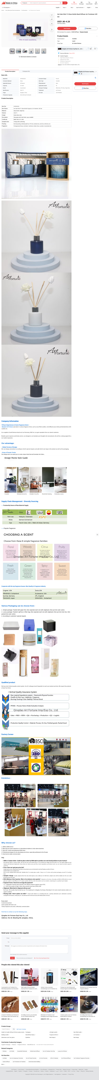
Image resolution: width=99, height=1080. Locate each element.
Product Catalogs (22, 1029)
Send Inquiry (67, 28)
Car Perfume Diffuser (66, 1058)
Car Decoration (24, 10)
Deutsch (46, 1071)
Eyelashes (28, 1037)
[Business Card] (95, 77)
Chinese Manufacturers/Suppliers (32, 1069)
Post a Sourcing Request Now (41, 958)
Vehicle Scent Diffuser (35, 1051)
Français (30, 1071)
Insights (86, 1069)
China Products (21, 1069)
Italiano (42, 1071)
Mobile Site (81, 1069)
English (15, 1071)
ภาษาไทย (73, 1071)
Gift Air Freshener (54, 1058)
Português (25, 1071)
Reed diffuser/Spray (30, 1034)
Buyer (64, 7)
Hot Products (14, 1069)
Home (2, 10)
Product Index (74, 1069)
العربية (57, 1071)
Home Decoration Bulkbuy (34, 1061)
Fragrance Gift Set (54, 1034)
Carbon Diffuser (6, 1061)
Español (20, 1071)
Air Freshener (77, 1034)
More (2, 1064)
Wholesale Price (51, 1069)
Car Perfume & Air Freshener (34, 10)
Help (72, 7)
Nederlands (52, 1071)
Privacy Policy (71, 1074)
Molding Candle (4, 1034)
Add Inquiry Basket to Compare (28, 56)
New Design (76, 1037)
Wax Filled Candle (77, 1032)
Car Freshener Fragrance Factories (81, 1058)
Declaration (64, 1074)
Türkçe (78, 1071)
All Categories (6, 7)
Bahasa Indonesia (89, 1071)
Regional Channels (66, 1069)
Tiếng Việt (83, 1071)
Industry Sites (58, 1069)
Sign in (96, 4)
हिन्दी (69, 1071)
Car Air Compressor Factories (16, 1058)
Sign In (59, 64)
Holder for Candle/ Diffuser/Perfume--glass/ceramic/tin (13, 1032)
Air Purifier (11, 1051)
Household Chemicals (22, 1051)
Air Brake (5, 1058)
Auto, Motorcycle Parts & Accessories (12, 10)
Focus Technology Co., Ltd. (40, 1074)
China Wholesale (43, 1069)
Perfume (4, 1051)
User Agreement (58, 1074)
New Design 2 (53, 1037)
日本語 (65, 1071)
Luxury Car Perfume (62, 1051)
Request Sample (84, 32)
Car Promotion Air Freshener (19, 1061)
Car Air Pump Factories (31, 1058)
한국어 (61, 1071)
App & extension (79, 7)
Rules (96, 7)
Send (12, 958)
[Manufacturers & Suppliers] (9, 3)
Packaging (28, 1032)
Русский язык (36, 1071)
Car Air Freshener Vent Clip (49, 1051)
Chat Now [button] (88, 28)
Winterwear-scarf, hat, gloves (7, 1037)
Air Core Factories (43, 1058)
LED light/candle (53, 1032)
